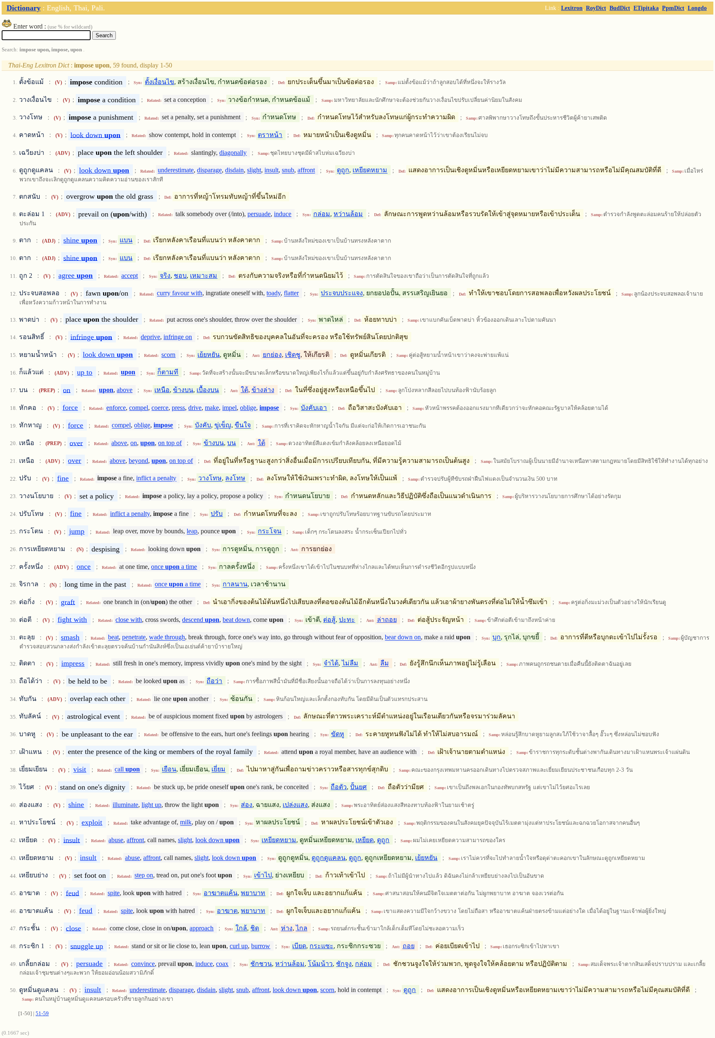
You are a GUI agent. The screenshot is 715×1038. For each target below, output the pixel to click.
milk (186, 822)
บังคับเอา (314, 407)
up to (84, 372)
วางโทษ (210, 478)
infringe (91, 336)
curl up (239, 945)
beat (113, 637)
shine (80, 240)
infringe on (177, 336)
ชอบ (180, 275)
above (124, 389)
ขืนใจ (243, 425)
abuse (115, 839)
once (84, 566)
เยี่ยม (218, 769)
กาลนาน (235, 584)
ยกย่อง (272, 354)
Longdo (697, 8)
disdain (234, 170)
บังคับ (203, 425)
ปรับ (217, 513)
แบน (126, 240)
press (178, 407)
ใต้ (244, 389)
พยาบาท (253, 892)
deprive (150, 336)
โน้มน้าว (320, 963)
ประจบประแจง (342, 293)
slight (254, 170)
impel (229, 407)
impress (72, 663)
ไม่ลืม (350, 663)
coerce (159, 407)
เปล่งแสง (295, 804)
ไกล (301, 928)
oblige (248, 407)
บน (231, 442)
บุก (496, 637)
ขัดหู (337, 733)
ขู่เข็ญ (222, 425)
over (76, 442)
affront (306, 170)
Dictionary (24, 8)
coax (222, 963)
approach (202, 928)
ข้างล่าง (263, 389)
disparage (209, 170)
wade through (167, 637)
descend (200, 619)
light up (151, 804)
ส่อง (246, 804)
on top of (170, 442)
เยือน (169, 769)
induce (282, 213)
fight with (72, 619)
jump (76, 531)
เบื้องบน (208, 389)
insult (271, 170)
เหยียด (364, 839)
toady (273, 293)
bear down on (403, 637)
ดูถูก (343, 170)
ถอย (409, 945)
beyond (138, 460)
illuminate (125, 804)
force (70, 407)
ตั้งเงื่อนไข (159, 81)
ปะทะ (347, 619)
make (212, 407)
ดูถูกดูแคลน (329, 857)
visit (79, 769)
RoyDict (596, 8)
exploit (92, 822)
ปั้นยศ (358, 786)
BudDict (619, 8)
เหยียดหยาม (370, 170)
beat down (236, 619)
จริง (165, 275)
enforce (116, 407)
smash (70, 637)
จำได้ (331, 663)
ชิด (254, 928)
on (66, 389)
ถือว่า (214, 680)
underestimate (176, 170)
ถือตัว (339, 786)
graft (68, 601)
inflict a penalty (156, 478)
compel (138, 407)
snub (288, 170)
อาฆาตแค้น (221, 892)
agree (75, 275)
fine (63, 478)
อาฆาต (227, 910)
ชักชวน (261, 963)
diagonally (233, 152)
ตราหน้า (270, 134)
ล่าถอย (387, 619)
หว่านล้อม (348, 213)
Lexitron (572, 8)
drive (195, 407)
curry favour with (179, 293)
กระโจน (269, 531)
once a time (174, 566)
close (73, 928)
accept (129, 275)
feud (72, 893)
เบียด (299, 945)
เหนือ (162, 389)
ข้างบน (183, 389)
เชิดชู (292, 354)
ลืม (384, 663)
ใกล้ (241, 928)
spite (114, 892)
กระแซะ (322, 945)
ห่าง (287, 928)
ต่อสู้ (329, 619)
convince (143, 963)
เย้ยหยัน (208, 354)
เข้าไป (263, 875)
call (127, 769)
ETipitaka (646, 8)
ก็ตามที (167, 372)
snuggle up (86, 946)
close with (128, 619)
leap (192, 531)
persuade (259, 213)
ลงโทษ (235, 478)
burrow (260, 945)
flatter (291, 293)
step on (143, 875)
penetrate (134, 637)
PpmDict (673, 8)
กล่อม (321, 213)
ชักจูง (344, 963)
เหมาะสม (203, 275)
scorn (168, 354)
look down (95, 134)
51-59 (42, 1013)
